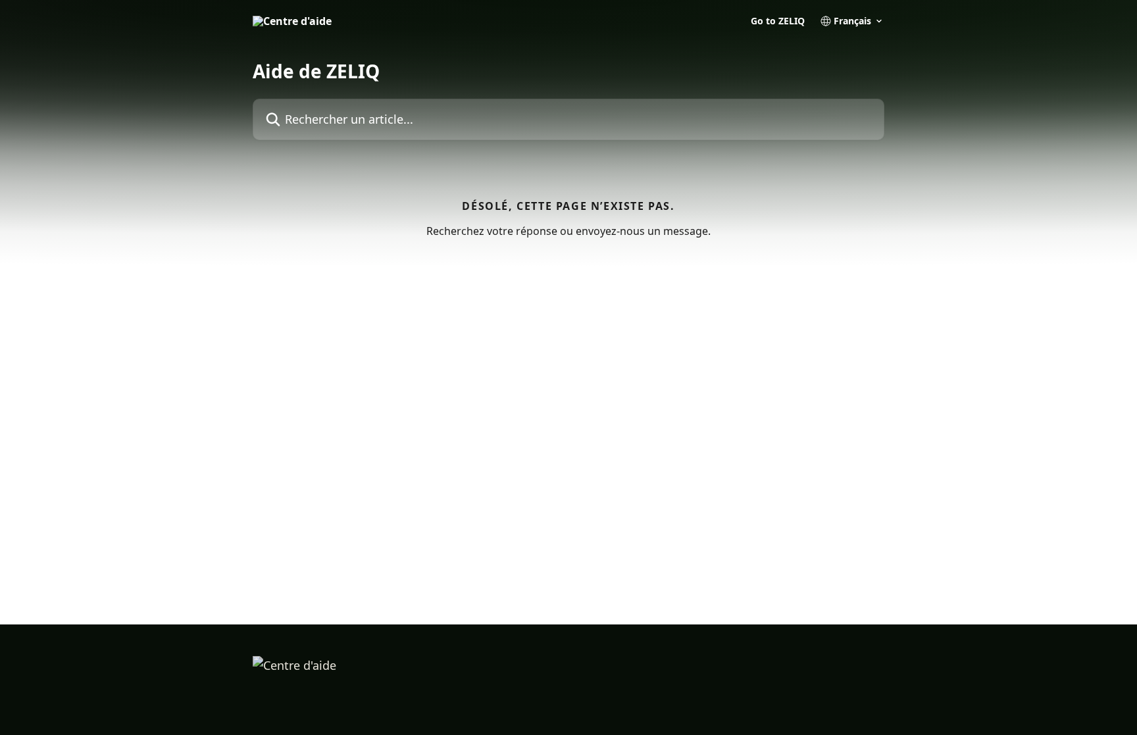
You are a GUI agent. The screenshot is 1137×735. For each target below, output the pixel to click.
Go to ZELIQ (778, 21)
